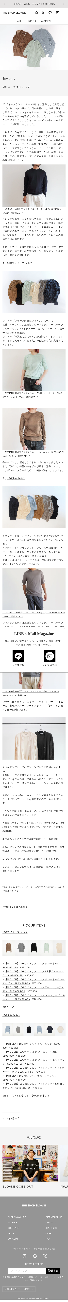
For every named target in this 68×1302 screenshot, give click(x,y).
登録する (53, 1271)
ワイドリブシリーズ (13, 320)
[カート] (57, 12)
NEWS (11, 1233)
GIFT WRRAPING (53, 1217)
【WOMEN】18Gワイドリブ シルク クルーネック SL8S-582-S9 (33, 452)
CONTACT (51, 1223)
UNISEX (31, 21)
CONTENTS (13, 1228)
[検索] (36, 12)
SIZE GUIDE (52, 1228)
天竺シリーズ (9, 536)
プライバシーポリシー (22, 1249)
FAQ (48, 1239)
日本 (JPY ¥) (11, 1289)
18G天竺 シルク (16, 478)
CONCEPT (13, 1239)
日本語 (27, 1289)
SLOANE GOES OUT (17, 1186)
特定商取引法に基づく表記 (44, 1249)
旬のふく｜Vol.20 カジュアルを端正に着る (34, 4)
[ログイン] (42, 12)
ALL (19, 21)
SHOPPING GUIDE (17, 1217)
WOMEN (46, 21)
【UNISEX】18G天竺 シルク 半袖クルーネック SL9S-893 (30, 612)
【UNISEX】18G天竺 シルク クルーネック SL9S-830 (28, 209)
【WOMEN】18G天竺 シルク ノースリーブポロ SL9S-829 (30, 691)
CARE (48, 1233)
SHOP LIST (13, 1223)
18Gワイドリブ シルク (19, 263)
